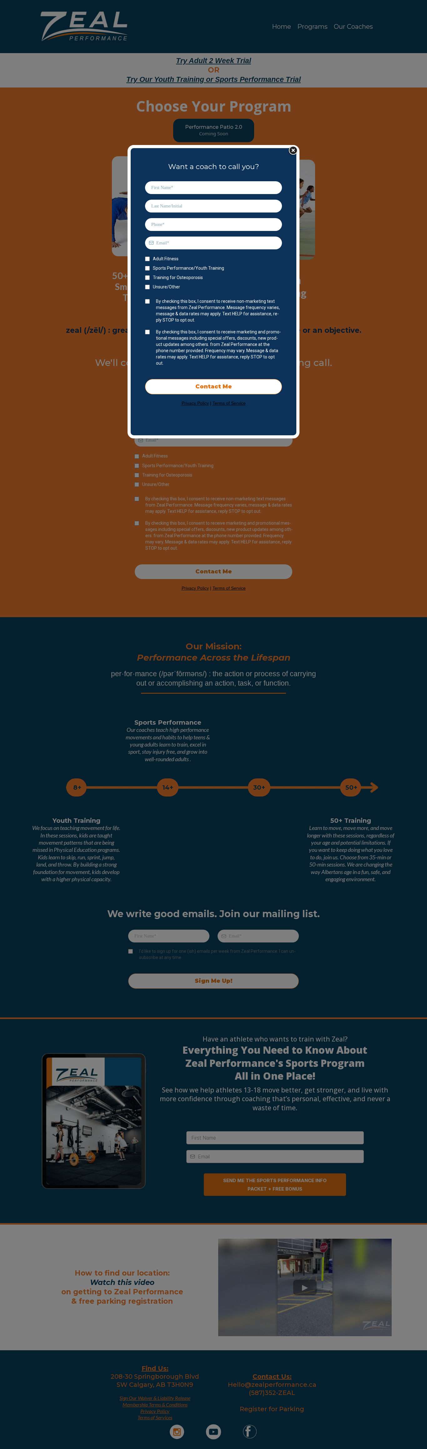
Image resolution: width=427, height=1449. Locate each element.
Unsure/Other (166, 286)
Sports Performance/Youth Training (188, 268)
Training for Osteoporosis (178, 277)
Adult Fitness (165, 258)
